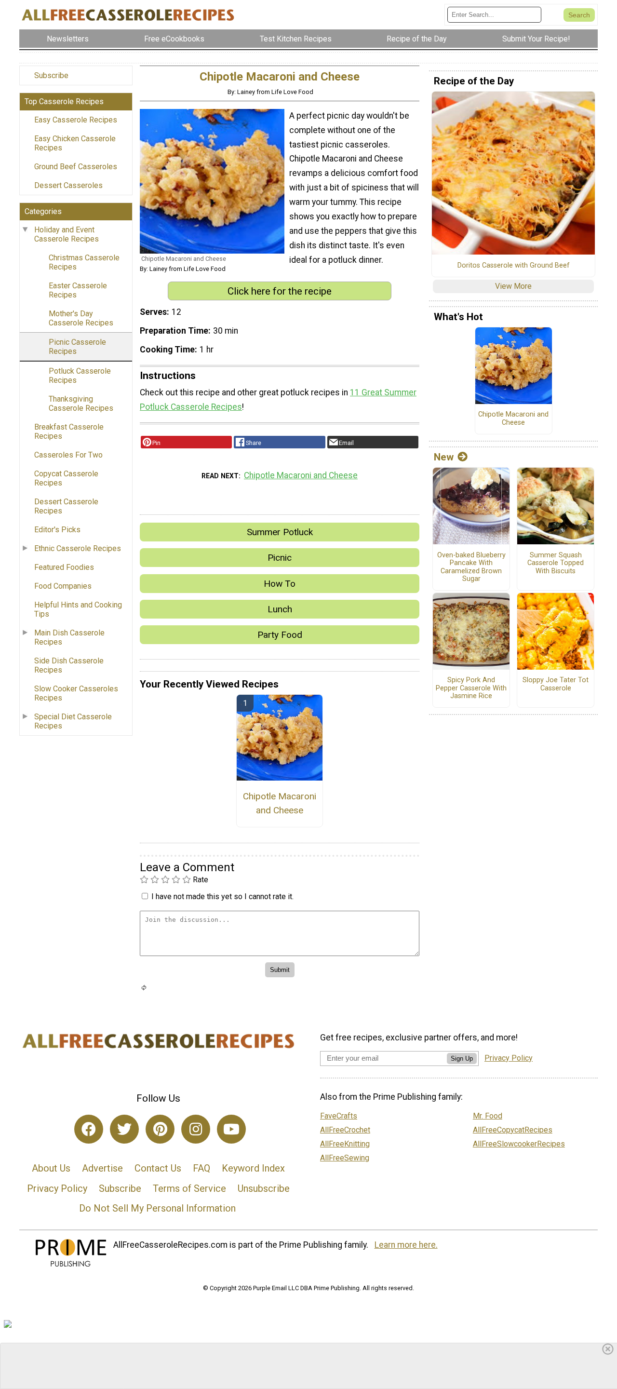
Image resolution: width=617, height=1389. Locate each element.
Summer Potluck (280, 532)
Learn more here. (406, 1245)
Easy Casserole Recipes (75, 119)
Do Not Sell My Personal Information (157, 1208)
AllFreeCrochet (345, 1129)
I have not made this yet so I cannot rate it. (222, 896)
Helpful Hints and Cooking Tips (78, 609)
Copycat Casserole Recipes (66, 478)
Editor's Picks (57, 529)
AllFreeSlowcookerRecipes (519, 1143)
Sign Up (462, 1058)
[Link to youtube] (231, 1129)
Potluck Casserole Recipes (80, 375)
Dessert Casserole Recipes (66, 506)
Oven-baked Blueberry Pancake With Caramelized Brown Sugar (471, 567)
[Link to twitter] (124, 1129)
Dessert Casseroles (68, 185)
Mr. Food (487, 1115)
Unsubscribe (264, 1188)
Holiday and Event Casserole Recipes (66, 234)
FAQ (201, 1168)
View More (513, 286)
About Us (51, 1168)
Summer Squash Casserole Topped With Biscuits (555, 563)
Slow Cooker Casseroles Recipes (76, 693)
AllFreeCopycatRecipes (512, 1129)
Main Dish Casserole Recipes (69, 637)
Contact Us (157, 1168)
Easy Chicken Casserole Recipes (75, 143)
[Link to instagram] (195, 1129)
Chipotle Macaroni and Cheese (301, 475)
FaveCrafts (338, 1115)
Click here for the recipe (280, 291)
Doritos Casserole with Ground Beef (513, 266)
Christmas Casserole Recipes (84, 262)
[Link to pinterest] (160, 1129)
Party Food (279, 634)
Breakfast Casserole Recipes (69, 431)
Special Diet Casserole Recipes (73, 721)
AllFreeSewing (344, 1157)
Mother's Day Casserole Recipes (81, 318)
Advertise (102, 1168)
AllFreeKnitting (345, 1143)
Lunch (280, 609)
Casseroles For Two (68, 454)
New (444, 457)
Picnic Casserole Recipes (77, 346)
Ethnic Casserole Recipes (77, 548)
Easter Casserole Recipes (78, 290)
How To (279, 583)
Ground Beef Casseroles (75, 166)
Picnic (280, 557)
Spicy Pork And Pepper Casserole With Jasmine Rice (471, 688)
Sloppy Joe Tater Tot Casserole (556, 684)
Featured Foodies (64, 567)
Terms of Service (189, 1188)
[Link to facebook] (88, 1129)
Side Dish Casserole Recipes (69, 665)
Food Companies (63, 586)
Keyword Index (253, 1168)
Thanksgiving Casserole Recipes (81, 403)
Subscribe (51, 75)
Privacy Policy (57, 1188)
